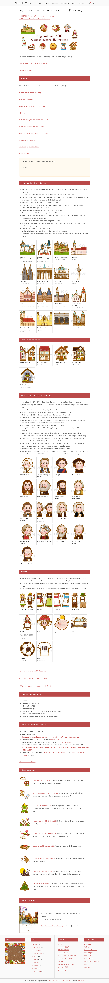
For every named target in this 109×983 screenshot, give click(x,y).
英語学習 (35, 968)
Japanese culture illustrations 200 (44, 833)
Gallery (86, 947)
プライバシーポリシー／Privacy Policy (59, 980)
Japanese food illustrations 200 (44, 846)
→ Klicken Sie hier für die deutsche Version (34, 19)
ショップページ (63, 953)
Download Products (90, 950)
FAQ (85, 964)
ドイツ (36, 959)
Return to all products (27, 70)
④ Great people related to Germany (32, 106)
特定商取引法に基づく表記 (66, 964)
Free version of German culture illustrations (35, 63)
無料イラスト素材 (63, 950)
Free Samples (88, 953)
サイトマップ (62, 970)
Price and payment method (29, 147)
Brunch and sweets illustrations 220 (45, 793)
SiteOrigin (81, 980)
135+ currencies (65, 742)
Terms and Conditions (50, 752)
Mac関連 (35, 944)
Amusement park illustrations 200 (45, 821)
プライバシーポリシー (65, 958)
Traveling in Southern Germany (52, 926)
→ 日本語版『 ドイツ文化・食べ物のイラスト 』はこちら (38, 16)
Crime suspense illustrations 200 (44, 858)
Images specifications (27, 140)
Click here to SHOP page (27, 762)
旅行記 (34, 956)
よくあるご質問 (63, 967)
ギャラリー (61, 944)
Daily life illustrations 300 (42, 780)
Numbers (37, 947)
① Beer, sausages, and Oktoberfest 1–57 (34, 120)
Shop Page (87, 955)
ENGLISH (55, 3)
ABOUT (40, 3)
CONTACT (82, 3)
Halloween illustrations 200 (42, 871)
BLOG (47, 3)
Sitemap (87, 967)
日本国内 (36, 962)
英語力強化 (37, 971)
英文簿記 (35, 965)
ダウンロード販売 (63, 947)
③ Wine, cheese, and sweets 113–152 (33, 133)
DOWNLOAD (65, 3)
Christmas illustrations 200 (42, 883)
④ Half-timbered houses (28, 99)
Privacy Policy (62, 752)
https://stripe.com (56, 739)
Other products (24, 153)
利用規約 (60, 961)
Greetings (87, 944)
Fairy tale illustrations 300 (42, 805)
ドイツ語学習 (36, 950)
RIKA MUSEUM (23, 3)
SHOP (73, 3)
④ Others (22, 113)
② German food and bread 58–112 (32, 126)
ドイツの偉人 (38, 953)
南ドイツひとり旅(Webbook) (67, 955)
